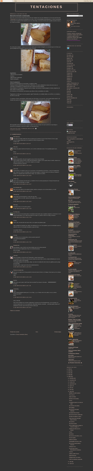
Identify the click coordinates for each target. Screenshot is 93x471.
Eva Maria (15, 211)
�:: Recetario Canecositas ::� (75, 362)
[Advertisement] (21, 321)
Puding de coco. (72, 446)
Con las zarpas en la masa (74, 197)
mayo (71, 391)
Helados (68, 78)
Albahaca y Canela (72, 157)
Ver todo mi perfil (75, 26)
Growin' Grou (71, 348)
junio (71, 389)
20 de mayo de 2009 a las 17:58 (22, 242)
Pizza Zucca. (72, 394)
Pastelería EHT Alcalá (73, 347)
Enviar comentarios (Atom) (22, 334)
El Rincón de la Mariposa (74, 214)
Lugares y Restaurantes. (72, 83)
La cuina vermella (72, 269)
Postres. (68, 94)
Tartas (68, 101)
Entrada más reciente (14, 331)
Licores (68, 81)
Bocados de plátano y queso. (75, 416)
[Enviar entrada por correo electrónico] (36, 128)
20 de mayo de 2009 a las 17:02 (22, 208)
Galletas (68, 74)
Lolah (14, 255)
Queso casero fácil (77, 275)
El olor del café (71, 206)
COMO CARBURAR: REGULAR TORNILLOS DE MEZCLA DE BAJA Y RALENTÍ (74, 316)
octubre (71, 382)
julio (70, 387)
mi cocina (70, 314)
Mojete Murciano (72, 455)
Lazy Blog (70, 282)
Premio (70, 400)
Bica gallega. (72, 407)
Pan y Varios (71, 331)
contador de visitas (71, 133)
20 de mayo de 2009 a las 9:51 (22, 153)
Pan (68, 89)
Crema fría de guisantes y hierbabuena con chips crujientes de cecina (77, 286)
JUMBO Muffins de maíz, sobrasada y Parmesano (77, 334)
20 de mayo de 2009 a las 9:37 (22, 143)
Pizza (68, 92)
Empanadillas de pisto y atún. (75, 441)
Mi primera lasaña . (73, 423)
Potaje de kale (77, 207)
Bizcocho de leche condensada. (20, 16)
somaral (15, 288)
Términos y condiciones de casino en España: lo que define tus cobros (75, 271)
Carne (68, 61)
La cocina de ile (71, 261)
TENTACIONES (46, 7)
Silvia (14, 146)
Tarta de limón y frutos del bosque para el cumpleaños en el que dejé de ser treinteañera (78, 161)
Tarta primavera (77, 190)
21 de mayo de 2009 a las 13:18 (22, 297)
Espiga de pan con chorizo (74, 457)
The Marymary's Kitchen (73, 353)
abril (71, 461)
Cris (14, 235)
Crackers (71, 451)
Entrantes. (69, 68)
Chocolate (69, 63)
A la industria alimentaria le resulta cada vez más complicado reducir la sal (75, 242)
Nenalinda (15, 245)
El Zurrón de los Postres (73, 222)
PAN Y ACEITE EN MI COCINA (75, 323)
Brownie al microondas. (74, 398)
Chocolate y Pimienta (73, 189)
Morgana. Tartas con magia (74, 319)
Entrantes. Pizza (70, 69)
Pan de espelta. (72, 437)
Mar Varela (15, 136)
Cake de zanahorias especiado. (75, 459)
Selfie (75, 182)
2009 (69, 376)
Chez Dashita (71, 181)
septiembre (72, 383)
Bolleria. (68, 58)
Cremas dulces (70, 65)
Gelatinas (69, 76)
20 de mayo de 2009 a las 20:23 (22, 266)
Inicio (37, 331)
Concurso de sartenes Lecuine (74, 360)
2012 (69, 371)
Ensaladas (69, 66)
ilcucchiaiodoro (16, 187)
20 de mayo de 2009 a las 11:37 (22, 184)
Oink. (68, 143)
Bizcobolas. (69, 55)
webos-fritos (71, 359)
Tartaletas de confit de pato (73, 198)
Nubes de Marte (72, 396)
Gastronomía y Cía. (72, 239)
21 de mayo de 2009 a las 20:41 (22, 307)
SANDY (15, 178)
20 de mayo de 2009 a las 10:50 (22, 175)
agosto (71, 385)
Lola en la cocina (72, 290)
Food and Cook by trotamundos (72, 235)
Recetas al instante (17, 270)
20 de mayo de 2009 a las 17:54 (22, 231)
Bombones (69, 60)
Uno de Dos (71, 355)
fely (14, 280)
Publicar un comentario (15, 310)
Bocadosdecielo (72, 173)
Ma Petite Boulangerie (73, 306)
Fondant (68, 73)
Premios (68, 96)
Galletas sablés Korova (74, 453)
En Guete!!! (70, 230)
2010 (69, 374)
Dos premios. (72, 421)
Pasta (68, 91)
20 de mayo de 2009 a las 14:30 (22, 191)
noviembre (72, 380)
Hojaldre (68, 79)
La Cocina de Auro (72, 257)
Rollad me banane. (73, 439)
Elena (14, 204)
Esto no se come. (70, 71)
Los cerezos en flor (72, 298)
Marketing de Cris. (71, 141)
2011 (69, 372)
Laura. (14, 168)
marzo (71, 463)
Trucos (68, 102)
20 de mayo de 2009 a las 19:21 (22, 252)
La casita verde (71, 252)
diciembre (72, 378)
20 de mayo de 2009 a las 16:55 (22, 201)
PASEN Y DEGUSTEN (73, 339)
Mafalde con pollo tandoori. (75, 393)
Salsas (68, 99)
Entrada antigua (57, 331)
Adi (14, 220)
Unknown (15, 194)
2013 (69, 369)
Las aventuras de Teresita (74, 274)
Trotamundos (13, 19)
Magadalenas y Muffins (72, 84)
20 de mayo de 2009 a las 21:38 (22, 277)
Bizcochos (18, 129)
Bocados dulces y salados (74, 165)
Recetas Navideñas (71, 97)
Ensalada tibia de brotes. (74, 412)
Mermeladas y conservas (72, 88)
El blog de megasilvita (73, 204)
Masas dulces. (70, 86)
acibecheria (71, 149)
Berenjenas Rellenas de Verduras (76, 216)
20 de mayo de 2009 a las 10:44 (22, 165)
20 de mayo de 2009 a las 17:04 (22, 217)
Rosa (14, 157)
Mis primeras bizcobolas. (74, 405)
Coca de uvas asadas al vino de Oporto (77, 300)
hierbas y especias (72, 245)
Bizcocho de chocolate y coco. (75, 435)
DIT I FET (70, 200)
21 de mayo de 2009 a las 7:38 (22, 285)
